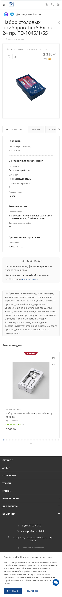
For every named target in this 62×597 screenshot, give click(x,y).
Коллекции (9, 475)
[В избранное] (9, 56)
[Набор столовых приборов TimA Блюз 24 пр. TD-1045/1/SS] (31, 87)
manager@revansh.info (33, 531)
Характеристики (14, 129)
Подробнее (32, 591)
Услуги (6, 483)
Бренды (6, 490)
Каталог (7, 460)
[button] (3, 440)
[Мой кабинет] (58, 4)
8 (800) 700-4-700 (31, 525)
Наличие (35, 129)
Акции (6, 467)
